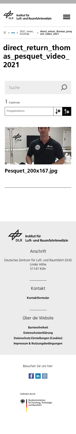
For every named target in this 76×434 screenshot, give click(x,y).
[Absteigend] (66, 111)
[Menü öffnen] (66, 15)
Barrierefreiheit (38, 327)
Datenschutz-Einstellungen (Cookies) (38, 338)
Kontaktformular (38, 298)
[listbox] (13, 33)
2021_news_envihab (27, 32)
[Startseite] (4, 32)
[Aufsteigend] (58, 111)
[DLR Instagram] (44, 377)
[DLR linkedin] (38, 377)
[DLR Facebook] (31, 377)
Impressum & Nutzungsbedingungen (38, 343)
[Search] (66, 87)
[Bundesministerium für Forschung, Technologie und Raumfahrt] (38, 415)
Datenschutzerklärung (38, 333)
